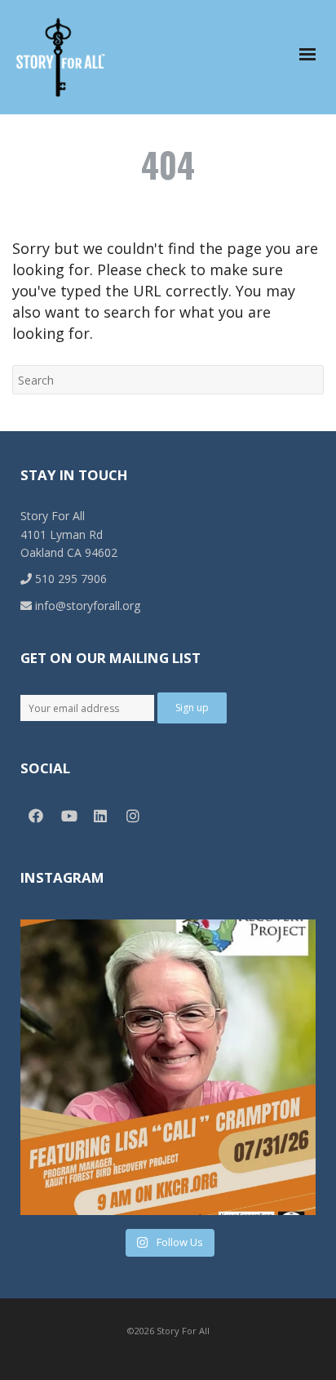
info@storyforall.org (86, 605)
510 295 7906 (69, 578)
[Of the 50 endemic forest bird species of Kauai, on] (168, 1067)
